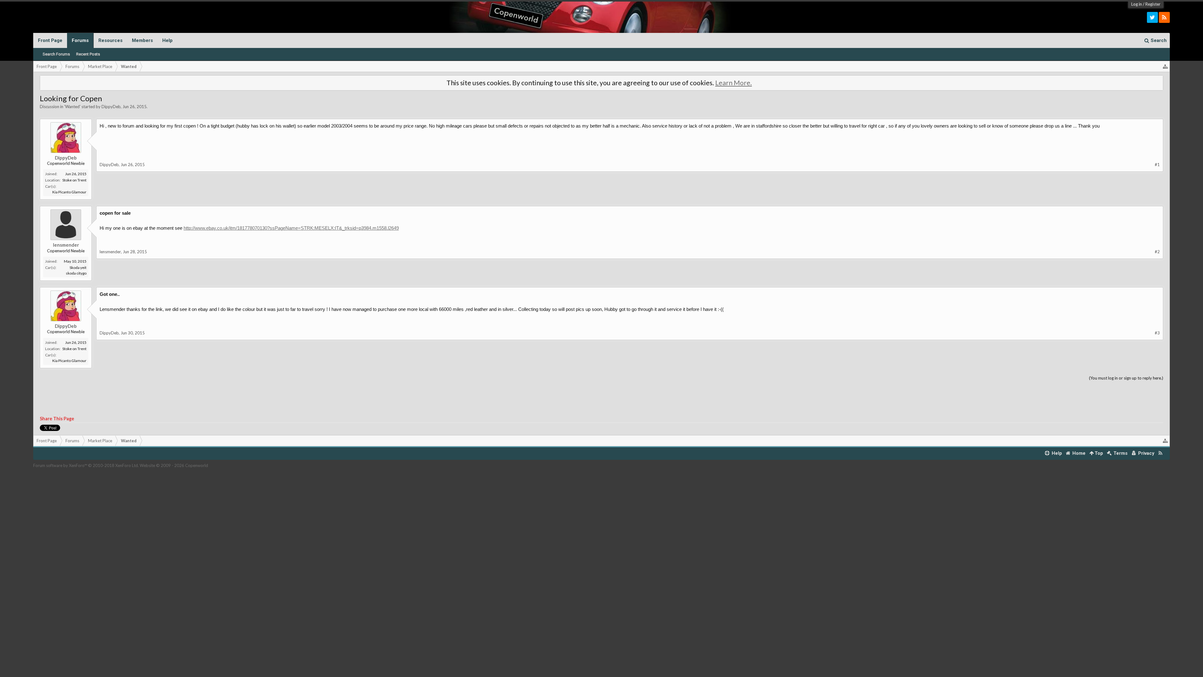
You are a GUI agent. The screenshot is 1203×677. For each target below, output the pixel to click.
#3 (1157, 332)
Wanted (72, 106)
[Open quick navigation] (1165, 66)
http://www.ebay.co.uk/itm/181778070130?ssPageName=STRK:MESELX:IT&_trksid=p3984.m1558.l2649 (291, 228)
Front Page (50, 40)
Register (1152, 4)
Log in (1136, 4)
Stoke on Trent (74, 180)
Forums (80, 40)
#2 (1157, 251)
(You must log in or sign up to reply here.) (1126, 377)
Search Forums (56, 54)
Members (142, 40)
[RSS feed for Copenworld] (1160, 453)
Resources (110, 40)
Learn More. (733, 83)
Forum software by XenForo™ (86, 465)
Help (167, 40)
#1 (1157, 164)
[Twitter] (1152, 17)
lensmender (66, 245)
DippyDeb (111, 106)
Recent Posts (88, 54)
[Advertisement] (601, 399)
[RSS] (1164, 17)
